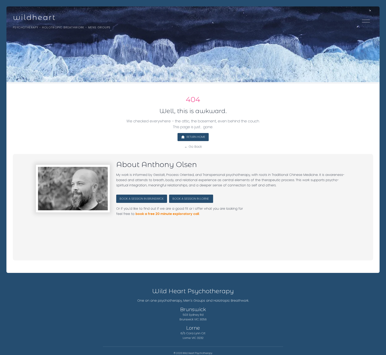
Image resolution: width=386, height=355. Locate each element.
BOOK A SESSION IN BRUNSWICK (142, 199)
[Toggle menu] (366, 22)
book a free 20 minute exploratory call (167, 214)
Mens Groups (99, 27)
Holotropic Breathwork (63, 27)
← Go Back (193, 146)
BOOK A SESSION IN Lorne (191, 199)
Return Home (196, 137)
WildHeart (34, 17)
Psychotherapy (25, 27)
